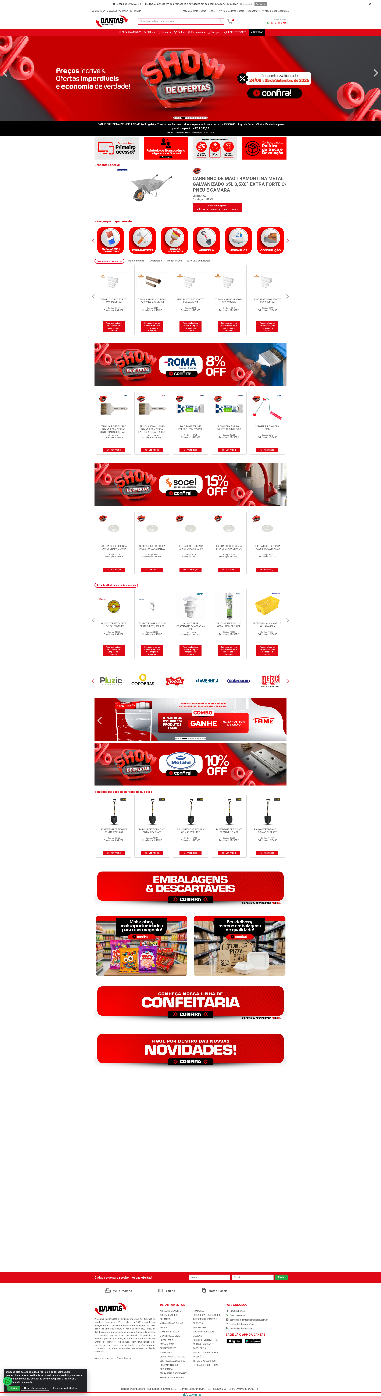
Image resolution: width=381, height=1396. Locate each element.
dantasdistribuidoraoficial (241, 1324)
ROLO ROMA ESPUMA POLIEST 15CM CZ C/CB (190, 428)
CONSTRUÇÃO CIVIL (170, 1336)
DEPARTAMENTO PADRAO (172, 1356)
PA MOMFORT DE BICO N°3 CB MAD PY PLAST (114, 831)
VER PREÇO (115, 450)
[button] (174, 118)
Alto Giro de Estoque (198, 260)
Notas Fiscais (218, 1291)
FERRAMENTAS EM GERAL (173, 1377)
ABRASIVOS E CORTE (170, 1311)
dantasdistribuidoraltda (240, 1328)
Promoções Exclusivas (109, 261)
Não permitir (246, 3)
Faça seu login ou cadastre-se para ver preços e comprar (217, 207)
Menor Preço (174, 260)
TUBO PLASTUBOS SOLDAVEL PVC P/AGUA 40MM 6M (190, 301)
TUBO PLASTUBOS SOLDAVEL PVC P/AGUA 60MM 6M (229, 301)
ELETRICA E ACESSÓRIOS (172, 1361)
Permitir (260, 3)
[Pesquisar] (221, 21)
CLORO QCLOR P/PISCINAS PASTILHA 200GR (190, 625)
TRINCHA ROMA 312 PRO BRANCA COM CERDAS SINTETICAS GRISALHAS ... (113, 429)
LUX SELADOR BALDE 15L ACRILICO (152, 625)
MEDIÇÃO (197, 1336)
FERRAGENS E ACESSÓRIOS (174, 1373)
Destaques (156, 260)
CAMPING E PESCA (169, 1331)
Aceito (14, 1388)
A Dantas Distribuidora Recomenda (116, 585)
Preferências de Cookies (65, 1388)
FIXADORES (198, 1311)
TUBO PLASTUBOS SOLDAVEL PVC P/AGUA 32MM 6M (113, 301)
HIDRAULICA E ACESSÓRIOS (207, 1315)
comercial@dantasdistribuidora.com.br (248, 1319)
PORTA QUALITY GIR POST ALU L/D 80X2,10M (229, 625)
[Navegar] (5, 72)
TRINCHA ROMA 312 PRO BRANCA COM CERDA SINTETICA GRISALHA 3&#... (152, 429)
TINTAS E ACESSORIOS (204, 1361)
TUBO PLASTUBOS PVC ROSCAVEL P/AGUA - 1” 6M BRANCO (267, 302)
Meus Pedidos (122, 1291)
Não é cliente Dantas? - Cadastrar (240, 11)
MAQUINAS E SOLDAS (203, 1331)
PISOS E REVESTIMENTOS (205, 1340)
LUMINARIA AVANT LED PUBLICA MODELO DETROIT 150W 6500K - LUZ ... (267, 626)
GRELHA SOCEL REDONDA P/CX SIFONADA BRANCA (114, 547)
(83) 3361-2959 (278, 22)
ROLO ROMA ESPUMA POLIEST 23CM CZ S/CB (229, 428)
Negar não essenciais (35, 1388)
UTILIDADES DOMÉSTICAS (205, 1365)
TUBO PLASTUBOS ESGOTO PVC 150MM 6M (152, 301)
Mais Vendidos (136, 260)
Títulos (170, 1291)
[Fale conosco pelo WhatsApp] (7, 1381)
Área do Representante (277, 11)
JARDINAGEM (199, 1327)
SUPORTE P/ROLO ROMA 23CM (267, 428)
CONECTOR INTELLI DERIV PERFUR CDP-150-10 (114, 625)
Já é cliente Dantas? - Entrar (200, 11)
